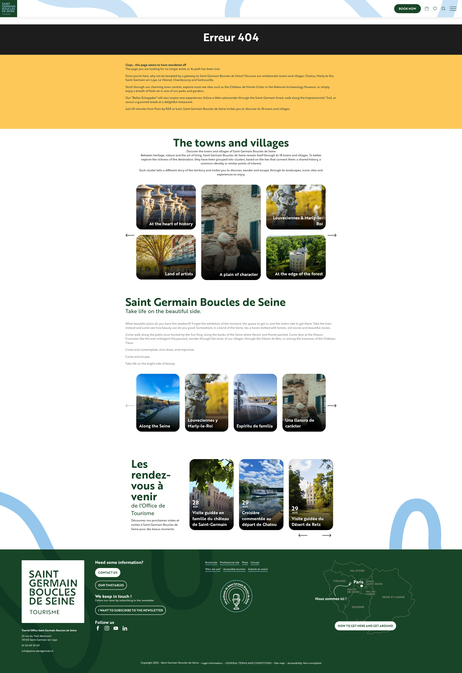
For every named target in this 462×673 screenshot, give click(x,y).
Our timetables (111, 585)
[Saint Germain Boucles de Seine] (8, 8)
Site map (279, 663)
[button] (443, 8)
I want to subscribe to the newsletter (130, 610)
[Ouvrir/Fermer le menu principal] (456, 9)
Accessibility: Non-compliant (304, 663)
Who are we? (213, 569)
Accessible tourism (234, 569)
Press (245, 562)
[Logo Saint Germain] (53, 591)
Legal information (212, 663)
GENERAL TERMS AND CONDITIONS (248, 663)
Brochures (211, 562)
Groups (255, 562)
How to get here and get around (365, 626)
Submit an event (258, 569)
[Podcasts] (236, 596)
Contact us (107, 572)
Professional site (229, 562)
